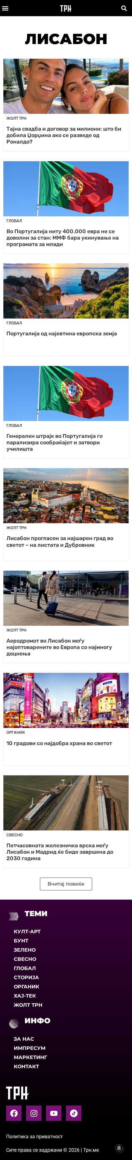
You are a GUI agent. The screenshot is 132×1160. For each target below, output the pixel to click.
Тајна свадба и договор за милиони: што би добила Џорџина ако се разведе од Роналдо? (63, 135)
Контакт (26, 1066)
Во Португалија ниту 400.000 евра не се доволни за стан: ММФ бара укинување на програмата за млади (62, 237)
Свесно (25, 959)
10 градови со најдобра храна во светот (59, 743)
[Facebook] (13, 1113)
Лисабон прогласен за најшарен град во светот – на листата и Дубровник (59, 541)
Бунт (21, 941)
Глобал (25, 968)
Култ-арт (27, 931)
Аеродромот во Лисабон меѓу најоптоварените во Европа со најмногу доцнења (59, 647)
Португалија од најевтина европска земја (61, 333)
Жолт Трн (28, 1005)
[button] (5, 8)
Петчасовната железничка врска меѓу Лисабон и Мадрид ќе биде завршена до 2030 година (59, 851)
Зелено (25, 950)
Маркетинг (30, 1057)
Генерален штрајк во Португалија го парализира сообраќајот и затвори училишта (54, 442)
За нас (24, 1039)
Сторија (26, 977)
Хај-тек (25, 996)
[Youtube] (53, 1113)
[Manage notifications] (119, 1148)
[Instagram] (33, 1113)
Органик (26, 987)
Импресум (29, 1048)
